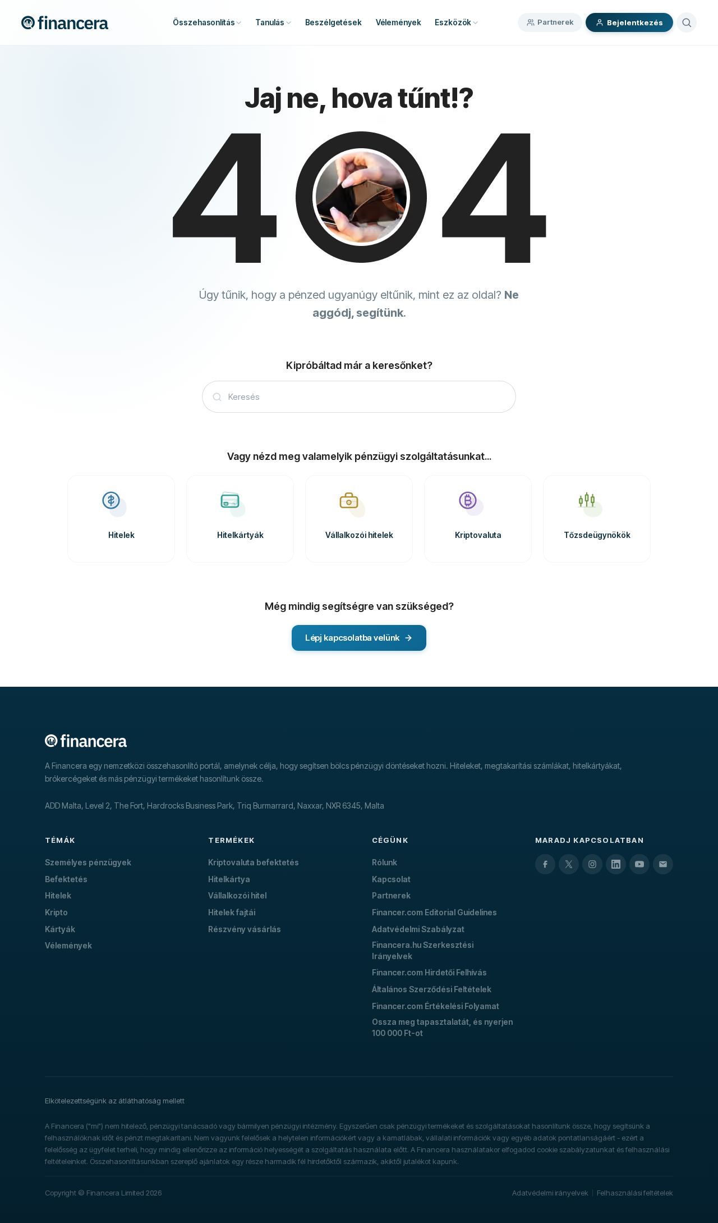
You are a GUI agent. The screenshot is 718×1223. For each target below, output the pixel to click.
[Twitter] (569, 864)
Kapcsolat (391, 879)
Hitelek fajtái (231, 912)
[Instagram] (592, 864)
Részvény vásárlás (244, 929)
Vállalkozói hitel (237, 895)
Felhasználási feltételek (635, 1192)
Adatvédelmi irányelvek (550, 1192)
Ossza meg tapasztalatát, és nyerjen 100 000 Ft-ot (442, 1027)
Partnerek (555, 21)
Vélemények (68, 945)
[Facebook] (545, 864)
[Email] (663, 864)
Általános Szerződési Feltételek (431, 989)
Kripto (56, 912)
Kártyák (60, 929)
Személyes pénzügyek (88, 862)
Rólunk (384, 862)
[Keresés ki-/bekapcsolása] (686, 22)
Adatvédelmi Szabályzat (418, 929)
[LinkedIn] (616, 864)
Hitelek (58, 895)
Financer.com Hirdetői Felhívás (429, 972)
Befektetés (66, 879)
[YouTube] (639, 864)
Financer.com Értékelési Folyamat (435, 1006)
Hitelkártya (229, 879)
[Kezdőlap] (64, 22)
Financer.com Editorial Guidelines (434, 912)
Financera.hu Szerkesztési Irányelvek (422, 950)
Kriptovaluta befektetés (253, 862)
